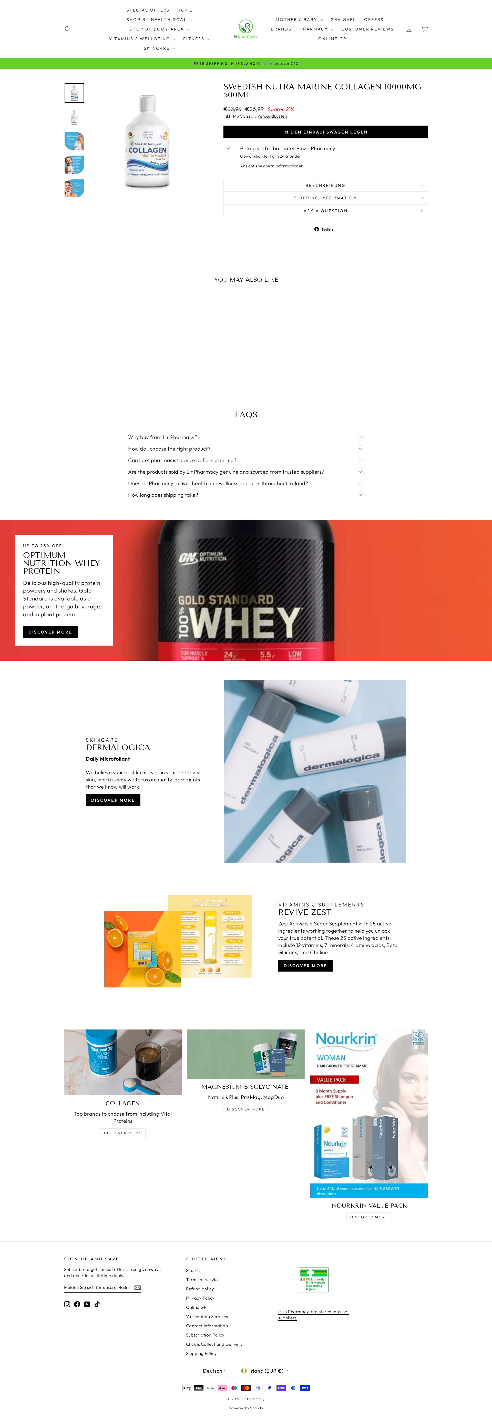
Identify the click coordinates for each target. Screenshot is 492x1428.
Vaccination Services (207, 1316)
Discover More (50, 632)
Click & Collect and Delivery (214, 1344)
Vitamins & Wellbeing (140, 38)
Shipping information (325, 197)
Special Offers (148, 10)
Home (184, 10)
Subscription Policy (205, 1335)
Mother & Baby (297, 19)
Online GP (332, 38)
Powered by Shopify (246, 1408)
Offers (374, 19)
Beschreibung (325, 185)
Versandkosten (272, 116)
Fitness (194, 38)
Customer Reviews (367, 29)
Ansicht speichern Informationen (272, 165)
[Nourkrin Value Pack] (369, 1113)
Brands (281, 29)
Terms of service (203, 1279)
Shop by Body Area (157, 29)
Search (193, 1270)
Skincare (157, 48)
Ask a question (326, 210)
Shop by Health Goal (158, 19)
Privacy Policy (200, 1298)
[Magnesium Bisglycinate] (246, 1053)
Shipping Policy (201, 1353)
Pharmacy (315, 29)
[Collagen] (123, 1062)
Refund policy (200, 1288)
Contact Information (207, 1325)
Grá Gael (343, 19)
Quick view (107, 355)
